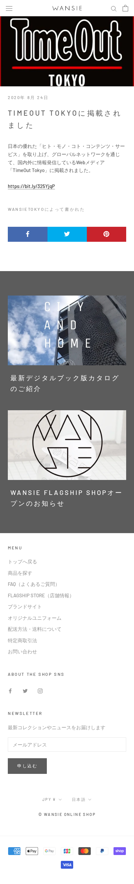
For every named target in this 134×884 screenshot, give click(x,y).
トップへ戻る (22, 561)
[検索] (114, 8)
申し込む (27, 765)
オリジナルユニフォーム (34, 618)
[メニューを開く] (9, 8)
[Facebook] (10, 690)
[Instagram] (40, 690)
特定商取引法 (22, 640)
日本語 (79, 799)
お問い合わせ (22, 651)
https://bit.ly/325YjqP (31, 186)
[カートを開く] (125, 8)
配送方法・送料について (34, 629)
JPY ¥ (49, 799)
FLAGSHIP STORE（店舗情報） (41, 595)
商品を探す (20, 573)
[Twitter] (25, 690)
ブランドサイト (25, 606)
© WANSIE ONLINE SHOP (67, 814)
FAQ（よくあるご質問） (34, 584)
